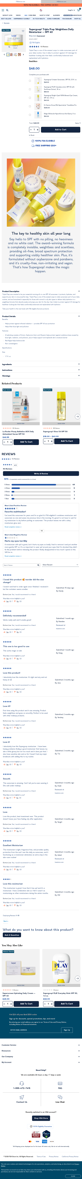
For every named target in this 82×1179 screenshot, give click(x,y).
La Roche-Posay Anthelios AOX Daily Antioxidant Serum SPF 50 (18, 433)
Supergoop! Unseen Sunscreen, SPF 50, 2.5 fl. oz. (60, 80)
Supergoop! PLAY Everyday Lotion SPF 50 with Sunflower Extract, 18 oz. (59, 88)
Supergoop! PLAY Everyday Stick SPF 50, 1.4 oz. (60, 994)
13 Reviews (15, 990)
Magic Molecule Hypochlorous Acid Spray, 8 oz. (60, 114)
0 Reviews (56, 990)
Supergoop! (41, 36)
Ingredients (7, 364)
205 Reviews (56, 428)
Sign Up (67, 1030)
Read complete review (12, 527)
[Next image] (23, 54)
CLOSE (73, 1176)
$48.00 (34, 68)
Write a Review (41, 474)
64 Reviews (44, 47)
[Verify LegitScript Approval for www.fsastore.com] (46, 1134)
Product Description (10, 291)
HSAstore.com (61, 2)
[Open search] (7, 10)
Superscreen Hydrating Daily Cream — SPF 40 (19, 994)
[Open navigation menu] (3, 10)
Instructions (7, 370)
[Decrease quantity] (30, 129)
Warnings (6, 376)
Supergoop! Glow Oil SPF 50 (55, 432)
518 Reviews (15, 428)
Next (6, 921)
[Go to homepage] (41, 10)
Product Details (9, 316)
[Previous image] (4, 54)
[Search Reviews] (38, 565)
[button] (21, 406)
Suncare (6, 23)
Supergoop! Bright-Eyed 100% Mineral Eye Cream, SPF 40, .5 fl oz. (61, 97)
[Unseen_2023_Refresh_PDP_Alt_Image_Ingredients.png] (41, 193)
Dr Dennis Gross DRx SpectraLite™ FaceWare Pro (60, 105)
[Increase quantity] (37, 129)
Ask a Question (12, 935)
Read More (33, 61)
